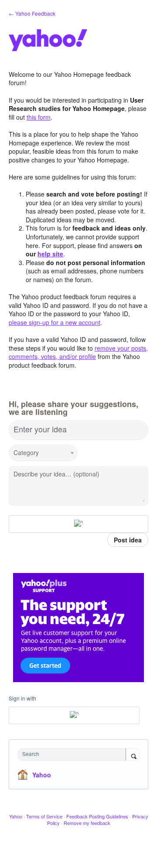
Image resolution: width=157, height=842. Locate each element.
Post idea (128, 539)
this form (39, 117)
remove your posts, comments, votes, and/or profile (78, 352)
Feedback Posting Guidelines (97, 816)
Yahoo (41, 774)
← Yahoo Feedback (32, 13)
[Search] (133, 755)
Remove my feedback (87, 822)
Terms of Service (44, 816)
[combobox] (74, 754)
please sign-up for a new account (54, 322)
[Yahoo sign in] (78, 524)
